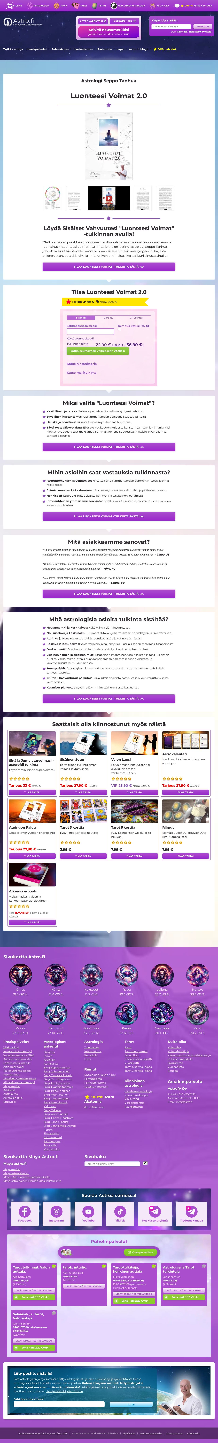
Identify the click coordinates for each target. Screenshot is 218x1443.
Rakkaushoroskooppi (17, 1070)
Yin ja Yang (132, 1098)
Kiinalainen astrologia (131, 6)
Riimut (102, 6)
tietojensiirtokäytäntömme (64, 1391)
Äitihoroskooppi (13, 1066)
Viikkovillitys (11, 1047)
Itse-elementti (134, 1106)
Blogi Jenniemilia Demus (60, 1125)
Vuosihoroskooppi (136, 1095)
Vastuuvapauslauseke (151, 1433)
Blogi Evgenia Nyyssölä (58, 1087)
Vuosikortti (132, 1063)
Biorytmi (49, 1052)
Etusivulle (9, 1101)
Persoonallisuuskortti (138, 1059)
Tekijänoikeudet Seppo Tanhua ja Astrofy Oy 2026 (42, 1433)
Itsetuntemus (83, 49)
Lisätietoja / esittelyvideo (34, 1290)
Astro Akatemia (198, 6)
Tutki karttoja (13, 49)
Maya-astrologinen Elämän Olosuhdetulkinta (32, 1181)
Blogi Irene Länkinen (57, 1090)
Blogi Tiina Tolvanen (56, 1098)
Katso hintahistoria (82, 364)
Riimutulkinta (93, 1078)
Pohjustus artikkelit (180, 1059)
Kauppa (173, 1070)
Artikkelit (9, 1090)
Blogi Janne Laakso (56, 1121)
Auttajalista (10, 1094)
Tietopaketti (51, 1133)
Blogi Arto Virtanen (56, 1094)
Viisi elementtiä (134, 1102)
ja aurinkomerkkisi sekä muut (109, 32)
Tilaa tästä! (32, 792)
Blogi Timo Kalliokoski (58, 1075)
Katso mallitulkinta (82, 372)
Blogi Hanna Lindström (59, 1118)
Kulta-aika (163, 6)
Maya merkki (11, 1086)
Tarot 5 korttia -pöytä (138, 1066)
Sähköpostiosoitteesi (82, 326)
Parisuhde (104, 49)
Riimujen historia (95, 1082)
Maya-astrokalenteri (16, 1173)
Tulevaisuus (60, 49)
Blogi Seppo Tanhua (57, 1067)
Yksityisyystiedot (174, 1433)
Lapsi (120, 49)
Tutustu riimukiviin (96, 1086)
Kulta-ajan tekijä (178, 1051)
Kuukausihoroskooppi (17, 1051)
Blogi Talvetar (52, 1110)
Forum (48, 1129)
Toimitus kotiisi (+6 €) (133, 326)
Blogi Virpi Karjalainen (58, 1079)
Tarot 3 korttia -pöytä (138, 1070)
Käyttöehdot (129, 1433)
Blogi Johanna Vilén (56, 1071)
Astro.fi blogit (139, 49)
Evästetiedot (193, 1433)
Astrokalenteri (92, 21)
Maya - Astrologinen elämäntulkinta (26, 1177)
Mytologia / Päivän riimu (100, 1074)
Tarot (83, 6)
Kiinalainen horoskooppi (19, 1082)
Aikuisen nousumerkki (17, 1059)
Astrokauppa (123, 21)
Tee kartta (50, 1145)
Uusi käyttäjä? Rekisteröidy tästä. (191, 31)
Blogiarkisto (175, 1063)
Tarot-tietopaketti (136, 1051)
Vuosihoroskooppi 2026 (18, 1055)
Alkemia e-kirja (13, 1097)
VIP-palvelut (166, 49)
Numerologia (41, 6)
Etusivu (17, 6)
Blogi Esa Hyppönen (57, 1083)
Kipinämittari (11, 1074)
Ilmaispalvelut (37, 49)
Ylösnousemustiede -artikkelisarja (189, 1055)
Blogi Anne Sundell (56, 1114)
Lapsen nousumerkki (16, 1063)
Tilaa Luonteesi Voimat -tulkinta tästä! (107, 266)
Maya (64, 6)
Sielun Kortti (133, 1055)
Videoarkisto (176, 1066)
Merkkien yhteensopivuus (19, 1078)
